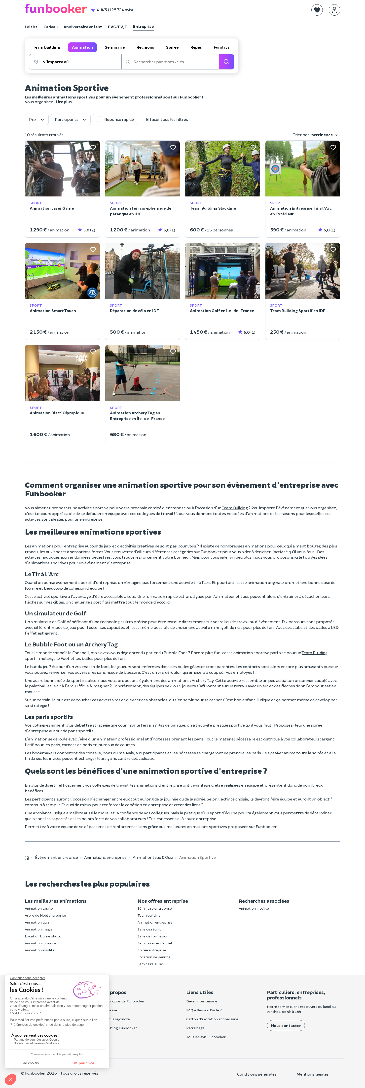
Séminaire (115, 47)
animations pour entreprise (58, 546)
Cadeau (50, 26)
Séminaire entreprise (155, 908)
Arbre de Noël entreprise (45, 915)
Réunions (145, 47)
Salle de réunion (151, 929)
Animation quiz (37, 922)
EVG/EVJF (117, 26)
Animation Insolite (254, 908)
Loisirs (31, 26)
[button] (317, 10)
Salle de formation (153, 936)
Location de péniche (154, 957)
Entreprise (143, 26)
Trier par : (313, 134)
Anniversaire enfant (83, 26)
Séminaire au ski (151, 964)
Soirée (172, 47)
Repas (196, 47)
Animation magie (39, 929)
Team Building (235, 507)
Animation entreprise (155, 922)
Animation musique (40, 943)
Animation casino (39, 908)
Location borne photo (43, 936)
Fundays (222, 47)
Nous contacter (286, 1025)
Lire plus (64, 101)
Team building (46, 47)
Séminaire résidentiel (155, 943)
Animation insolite (40, 950)
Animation (82, 47)
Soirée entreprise (152, 950)
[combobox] (81, 61)
